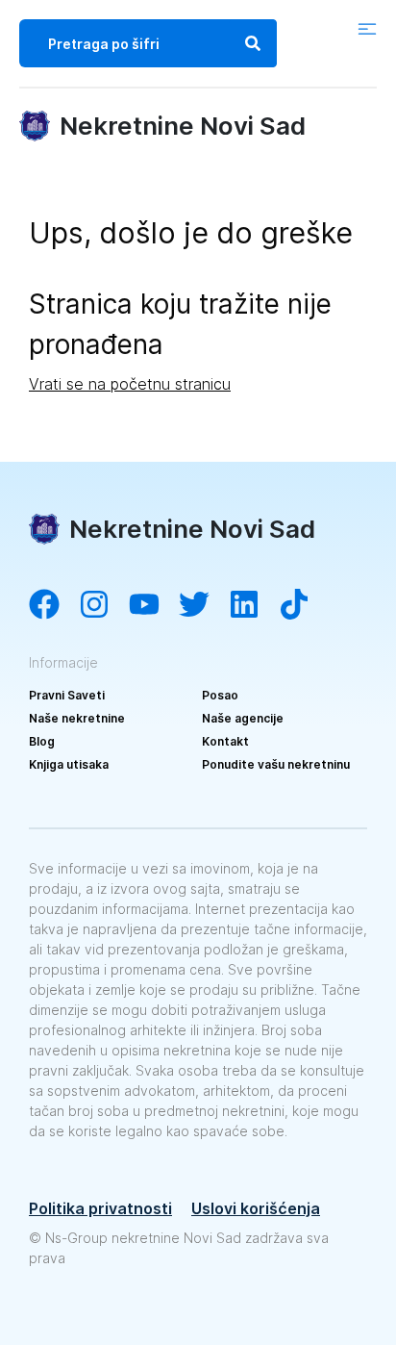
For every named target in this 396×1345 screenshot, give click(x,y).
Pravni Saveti (67, 695)
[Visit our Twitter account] (204, 606)
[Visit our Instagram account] (104, 606)
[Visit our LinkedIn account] (254, 606)
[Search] (253, 43)
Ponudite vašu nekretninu (276, 764)
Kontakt (225, 741)
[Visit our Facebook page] (54, 606)
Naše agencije (243, 718)
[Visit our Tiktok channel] (304, 606)
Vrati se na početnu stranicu (130, 383)
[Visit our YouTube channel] (154, 606)
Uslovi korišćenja (255, 1208)
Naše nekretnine (77, 718)
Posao (220, 695)
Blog (42, 741)
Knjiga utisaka (69, 764)
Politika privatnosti (100, 1208)
